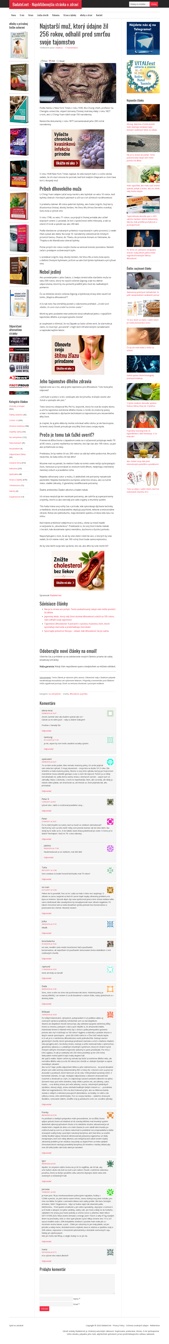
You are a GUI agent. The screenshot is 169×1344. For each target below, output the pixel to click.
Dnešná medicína (16, 426)
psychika (83, 694)
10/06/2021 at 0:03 (49, 1192)
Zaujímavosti (14, 496)
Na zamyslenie (55, 694)
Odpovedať (46, 731)
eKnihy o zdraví (86, 15)
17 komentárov (71, 47)
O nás (22, 15)
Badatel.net (55, 595)
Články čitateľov (16, 414)
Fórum (30, 15)
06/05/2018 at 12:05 (49, 989)
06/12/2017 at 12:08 (49, 870)
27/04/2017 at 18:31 (49, 821)
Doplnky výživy (15, 431)
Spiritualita (13, 474)
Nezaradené (14, 448)
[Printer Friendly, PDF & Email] (52, 60)
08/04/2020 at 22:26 (49, 1115)
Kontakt (99, 15)
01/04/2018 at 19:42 (49, 944)
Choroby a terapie (17, 406)
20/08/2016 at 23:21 (49, 762)
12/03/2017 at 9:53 (49, 802)
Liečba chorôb (42, 15)
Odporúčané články (17, 454)
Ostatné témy (15, 463)
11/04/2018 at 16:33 (49, 969)
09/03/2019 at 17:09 (51, 848)
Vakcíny (12, 491)
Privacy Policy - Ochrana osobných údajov (131, 1325)
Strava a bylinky (69, 15)
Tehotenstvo (14, 485)
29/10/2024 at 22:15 (49, 1252)
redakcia (59, 47)
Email (75, 1304)
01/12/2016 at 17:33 (51, 740)
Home (13, 15)
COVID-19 (13, 420)
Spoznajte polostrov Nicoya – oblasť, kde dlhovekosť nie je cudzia (76, 631)
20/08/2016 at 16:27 (49, 713)
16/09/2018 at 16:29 (49, 1015)
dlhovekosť (74, 694)
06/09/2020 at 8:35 (49, 1164)
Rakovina (55, 15)
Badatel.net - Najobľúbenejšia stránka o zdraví (45, 4)
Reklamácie (155, 1325)
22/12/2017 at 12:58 (49, 890)
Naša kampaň (15, 443)
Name (76, 1299)
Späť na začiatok (16, 1325)
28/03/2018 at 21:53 (49, 924)
